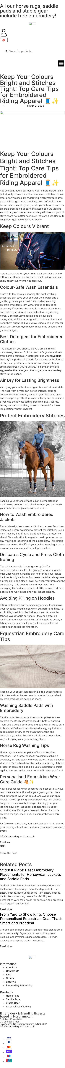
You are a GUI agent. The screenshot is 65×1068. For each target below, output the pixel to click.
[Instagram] (12, 1031)
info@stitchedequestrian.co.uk (17, 836)
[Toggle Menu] (61, 63)
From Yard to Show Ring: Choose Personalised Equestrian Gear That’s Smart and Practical (31, 918)
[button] (1, 856)
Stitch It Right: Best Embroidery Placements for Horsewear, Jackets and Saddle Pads (30, 874)
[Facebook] (4, 1031)
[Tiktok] (20, 1031)
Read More (6, 909)
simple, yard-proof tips (29, 205)
